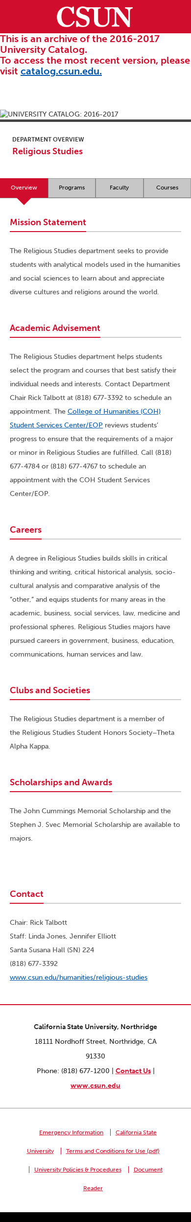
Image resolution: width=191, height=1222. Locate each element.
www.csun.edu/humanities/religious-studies (78, 977)
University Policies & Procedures (77, 1169)
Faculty (119, 187)
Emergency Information (71, 1132)
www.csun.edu (95, 1085)
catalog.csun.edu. (61, 71)
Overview (24, 187)
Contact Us (133, 1071)
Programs (72, 187)
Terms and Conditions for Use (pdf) (113, 1151)
